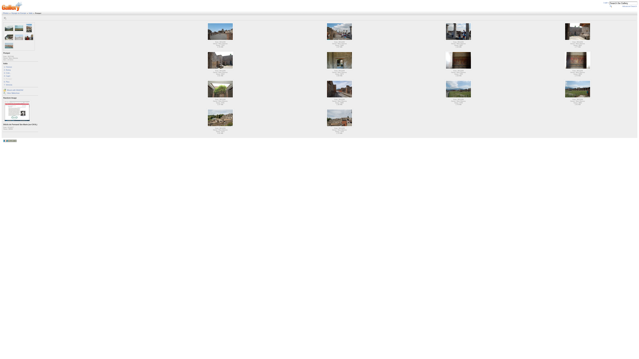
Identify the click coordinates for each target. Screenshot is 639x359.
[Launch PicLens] (5, 18)
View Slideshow (13, 93)
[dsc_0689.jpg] (339, 69)
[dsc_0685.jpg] (339, 41)
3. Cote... (7, 73)
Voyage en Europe (18, 13)
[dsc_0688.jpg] (220, 69)
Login (605, 3)
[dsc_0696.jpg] (220, 127)
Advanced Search (629, 6)
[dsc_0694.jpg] (458, 98)
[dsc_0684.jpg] (220, 41)
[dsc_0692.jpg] (220, 98)
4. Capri (7, 76)
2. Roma (7, 70)
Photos (6, 13)
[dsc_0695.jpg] (577, 98)
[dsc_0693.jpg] (339, 98)
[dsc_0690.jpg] (458, 69)
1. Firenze (8, 67)
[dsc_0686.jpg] (458, 41)
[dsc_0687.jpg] (577, 41)
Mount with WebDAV (15, 90)
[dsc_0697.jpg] (339, 127)
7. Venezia (8, 85)
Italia (30, 13)
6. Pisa (6, 82)
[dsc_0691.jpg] (577, 69)
